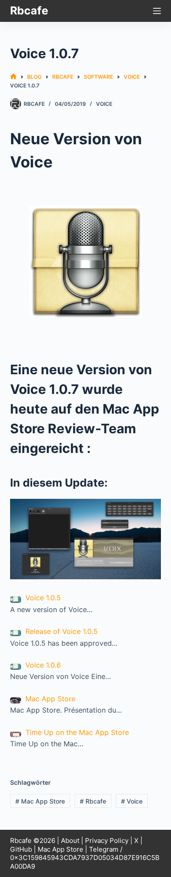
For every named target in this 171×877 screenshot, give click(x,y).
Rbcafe (29, 10)
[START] (13, 76)
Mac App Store (50, 698)
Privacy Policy (106, 840)
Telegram (103, 849)
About (70, 840)
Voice (104, 104)
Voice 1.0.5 (43, 597)
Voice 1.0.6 (43, 665)
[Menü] (157, 11)
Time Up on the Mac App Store (77, 732)
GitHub (21, 849)
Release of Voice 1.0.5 (61, 631)
